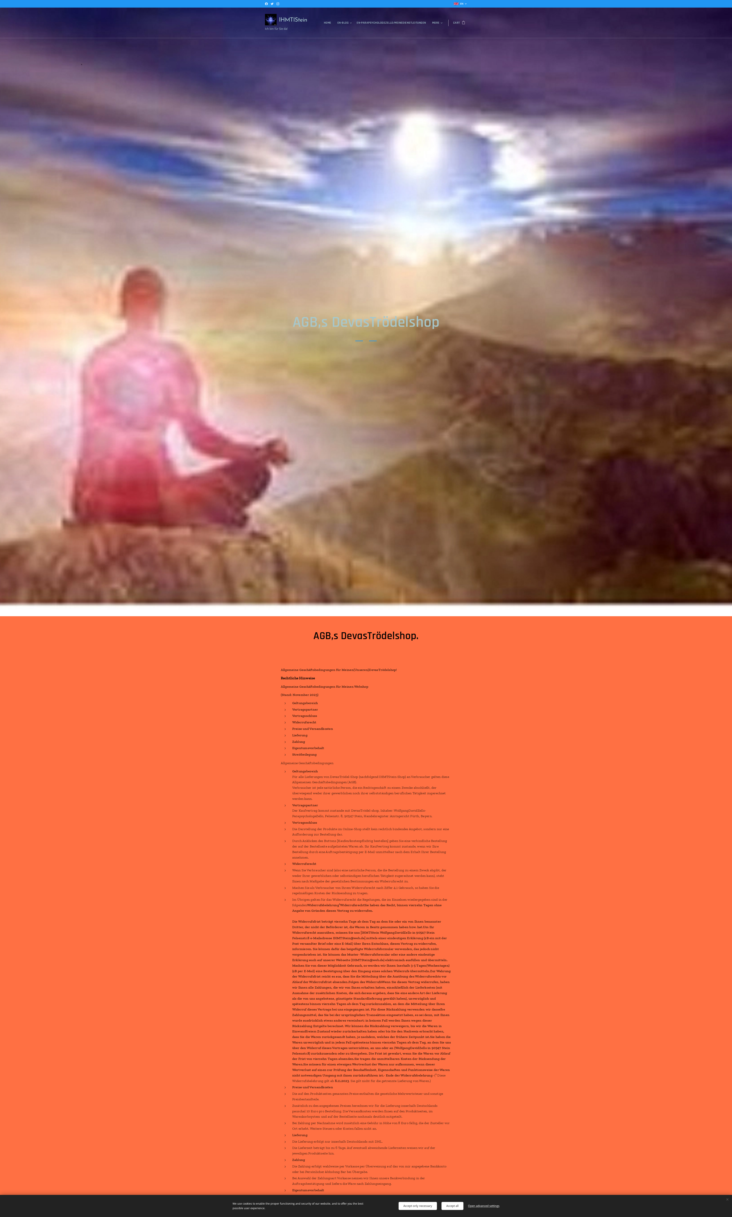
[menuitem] (328, 23)
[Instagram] (277, 4)
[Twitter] (272, 4)
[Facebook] (266, 4)
